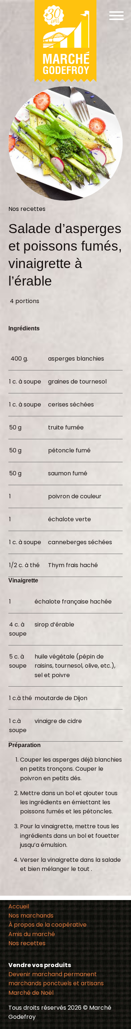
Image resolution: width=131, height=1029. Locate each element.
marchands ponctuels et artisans (56, 983)
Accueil (18, 906)
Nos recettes (26, 943)
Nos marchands (30, 915)
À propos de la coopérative (47, 924)
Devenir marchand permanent (52, 974)
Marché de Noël (30, 993)
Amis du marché (31, 934)
